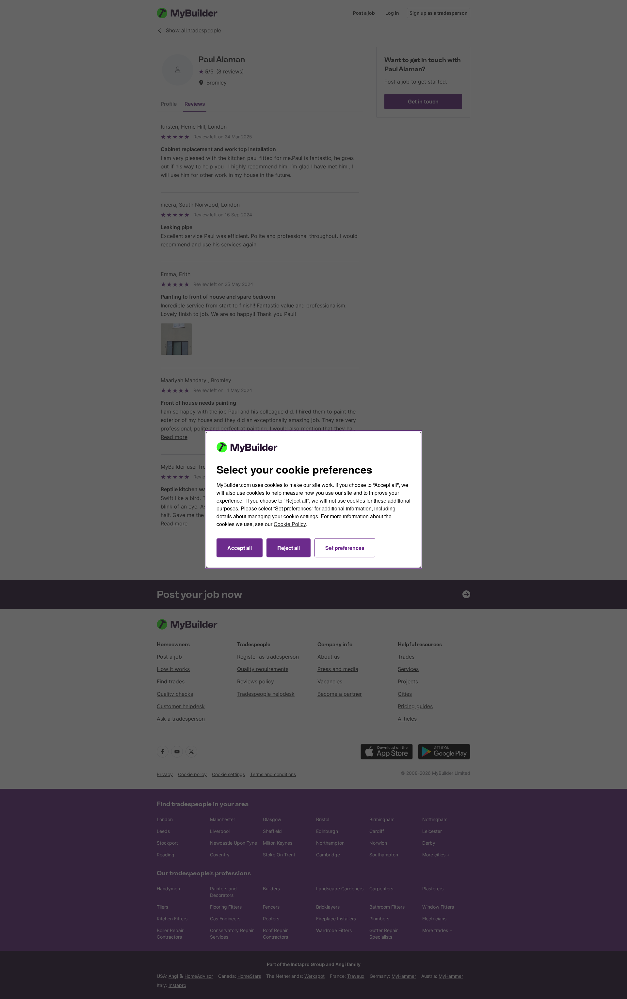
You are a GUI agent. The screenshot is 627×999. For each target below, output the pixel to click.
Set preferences (344, 547)
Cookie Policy (290, 523)
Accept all (239, 547)
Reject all (288, 547)
